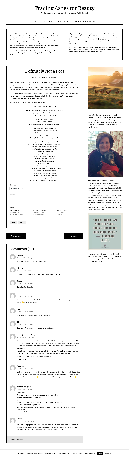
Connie (20, 419)
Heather (20, 255)
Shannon (20, 294)
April (19, 309)
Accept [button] (100, 453)
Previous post (16, 236)
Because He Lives (61, 210)
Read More (107, 453)
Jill (18, 322)
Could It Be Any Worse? (85, 22)
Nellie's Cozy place (24, 387)
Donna (19, 281)
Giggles (20, 268)
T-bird (22, 222)
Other (13, 222)
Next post (73, 236)
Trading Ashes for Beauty (64, 8)
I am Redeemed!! (15, 210)
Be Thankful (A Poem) (39, 210)
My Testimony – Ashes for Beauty (57, 22)
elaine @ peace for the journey (28, 335)
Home (36, 22)
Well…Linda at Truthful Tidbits (20, 82)
